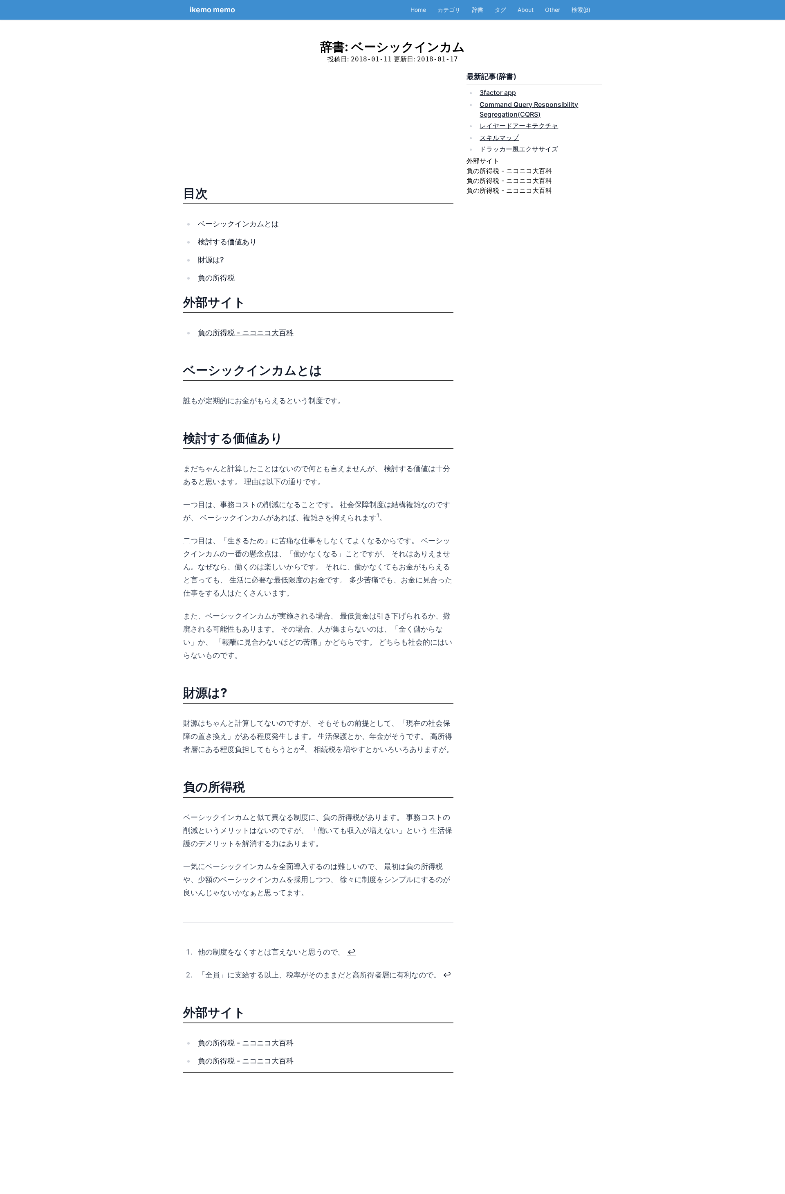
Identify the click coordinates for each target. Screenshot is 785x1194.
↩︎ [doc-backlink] (351, 952)
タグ (500, 9)
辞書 (477, 9)
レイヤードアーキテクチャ (519, 126)
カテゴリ (448, 9)
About (526, 9)
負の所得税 (216, 277)
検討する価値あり (227, 241)
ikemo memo (212, 9)
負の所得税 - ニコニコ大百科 (246, 332)
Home (418, 9)
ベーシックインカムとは (238, 223)
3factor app (498, 92)
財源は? (211, 259)
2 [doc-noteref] (302, 747)
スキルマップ (499, 137)
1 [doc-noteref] (378, 515)
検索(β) (581, 9)
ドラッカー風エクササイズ (519, 149)
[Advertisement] (318, 128)
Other (552, 9)
